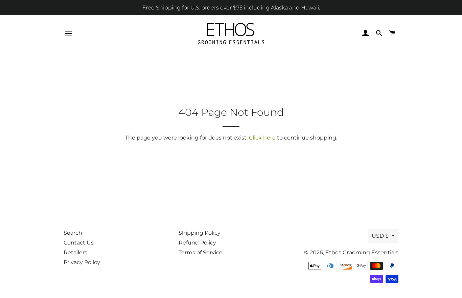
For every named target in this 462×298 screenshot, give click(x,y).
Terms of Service (201, 252)
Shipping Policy (200, 233)
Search (73, 233)
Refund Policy (197, 242)
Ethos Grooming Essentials (361, 252)
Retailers (75, 252)
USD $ (380, 236)
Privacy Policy (82, 262)
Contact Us (79, 242)
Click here (262, 137)
